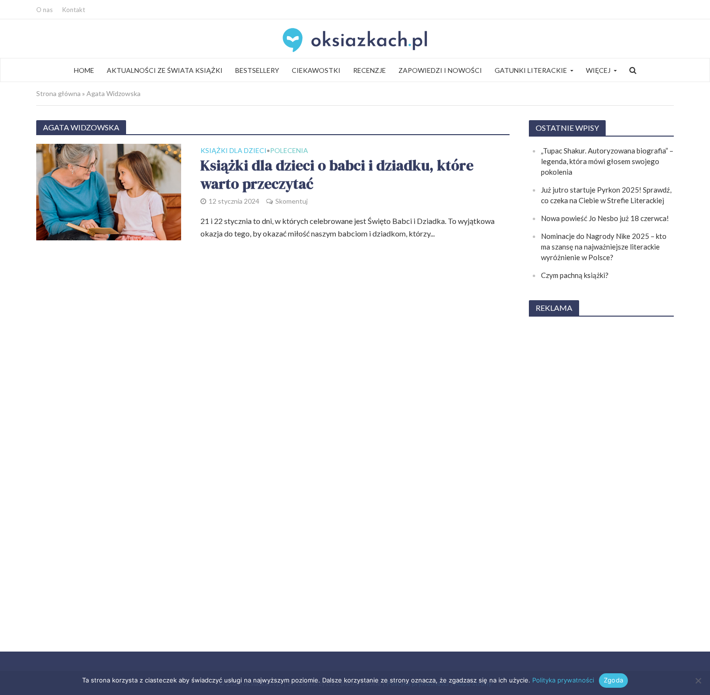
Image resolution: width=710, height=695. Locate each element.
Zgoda (613, 680)
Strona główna (58, 93)
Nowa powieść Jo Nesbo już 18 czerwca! (605, 218)
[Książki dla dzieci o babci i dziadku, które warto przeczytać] (108, 190)
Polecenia (289, 150)
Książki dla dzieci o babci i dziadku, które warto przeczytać (336, 175)
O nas (44, 10)
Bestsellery (257, 70)
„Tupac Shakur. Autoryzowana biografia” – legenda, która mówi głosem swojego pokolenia (607, 161)
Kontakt (73, 10)
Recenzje (369, 70)
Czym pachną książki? (575, 275)
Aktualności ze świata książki (165, 70)
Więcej (598, 70)
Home (84, 70)
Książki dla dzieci (233, 150)
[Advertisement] (601, 470)
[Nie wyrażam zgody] (698, 680)
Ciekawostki (316, 70)
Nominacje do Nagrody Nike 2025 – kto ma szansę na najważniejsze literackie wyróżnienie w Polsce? (604, 247)
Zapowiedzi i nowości (440, 70)
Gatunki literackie (531, 70)
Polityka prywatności (563, 680)
